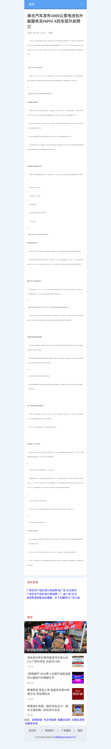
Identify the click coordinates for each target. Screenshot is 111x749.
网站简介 (50, 730)
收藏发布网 (31, 723)
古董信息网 (78, 719)
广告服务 (66, 730)
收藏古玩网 (64, 719)
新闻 (31, 4)
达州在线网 (34, 730)
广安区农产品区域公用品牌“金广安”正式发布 (52, 590)
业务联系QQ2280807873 (65, 737)
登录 (80, 730)
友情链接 (37, 719)
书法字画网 (49, 719)
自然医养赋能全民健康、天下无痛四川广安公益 (53, 597)
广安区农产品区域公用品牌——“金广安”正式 (52, 594)
